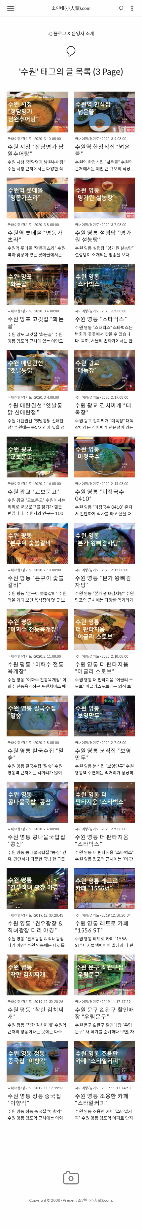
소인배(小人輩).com (71, 8)
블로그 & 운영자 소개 (73, 33)
